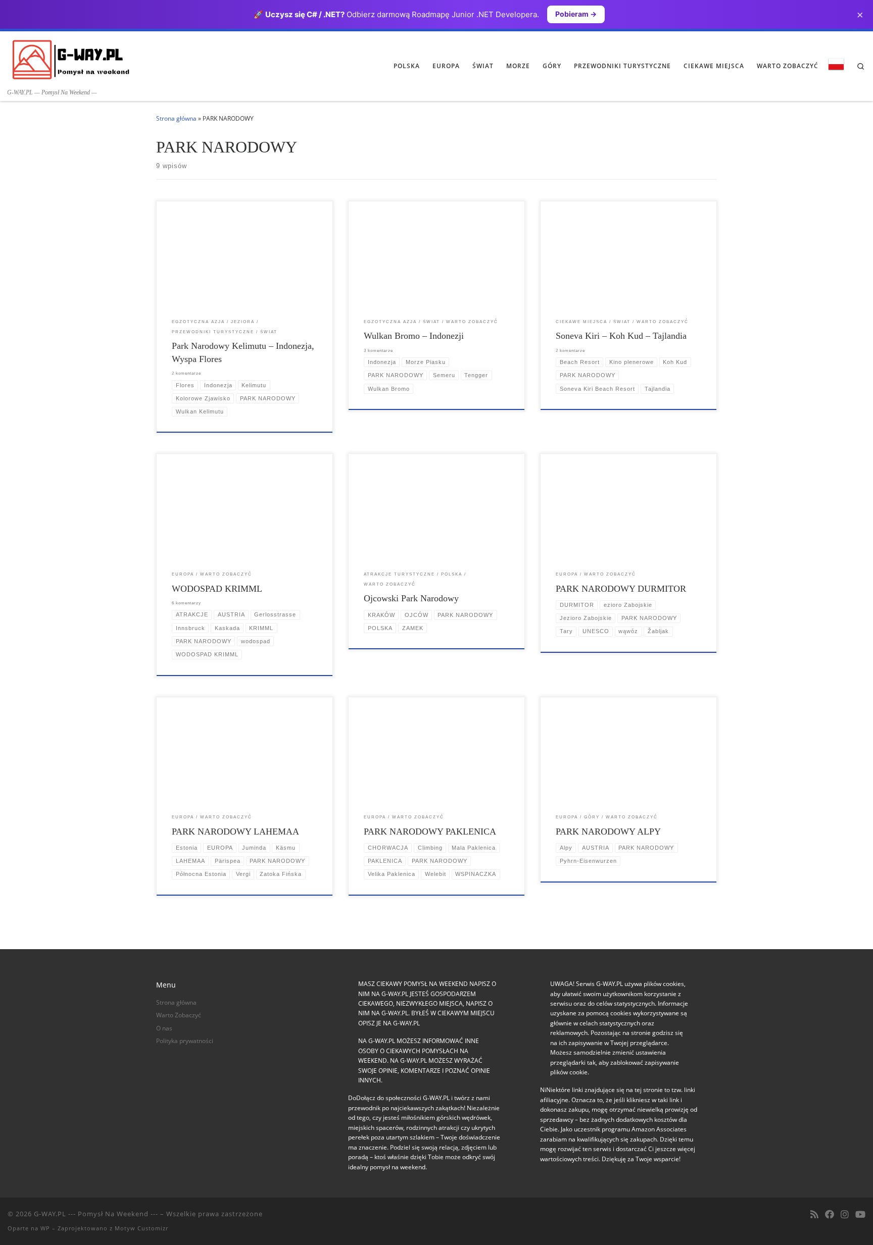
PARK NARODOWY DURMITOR (621, 589)
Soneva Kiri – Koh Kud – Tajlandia (621, 336)
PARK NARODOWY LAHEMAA (235, 831)
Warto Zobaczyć (178, 1015)
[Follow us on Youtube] (860, 1214)
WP (45, 1228)
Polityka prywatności (184, 1041)
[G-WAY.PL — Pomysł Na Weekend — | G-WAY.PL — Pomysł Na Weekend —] (71, 59)
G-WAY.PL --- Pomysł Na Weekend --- (96, 1213)
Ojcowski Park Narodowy (411, 598)
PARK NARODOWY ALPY (608, 831)
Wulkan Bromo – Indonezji (414, 336)
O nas (164, 1028)
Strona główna (176, 118)
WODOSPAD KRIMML (217, 589)
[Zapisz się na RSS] (814, 1214)
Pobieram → (576, 14)
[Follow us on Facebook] (829, 1214)
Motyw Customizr (141, 1228)
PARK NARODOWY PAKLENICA (430, 831)
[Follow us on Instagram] (845, 1214)
